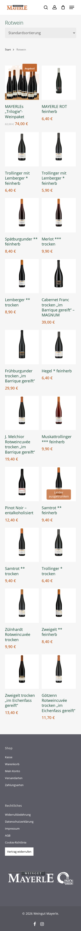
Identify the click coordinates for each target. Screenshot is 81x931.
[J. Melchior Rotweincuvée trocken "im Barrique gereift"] (22, 413)
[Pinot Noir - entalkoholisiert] (22, 484)
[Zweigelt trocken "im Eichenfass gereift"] (22, 671)
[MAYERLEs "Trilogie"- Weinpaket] (22, 83)
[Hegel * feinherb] (59, 347)
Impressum (12, 828)
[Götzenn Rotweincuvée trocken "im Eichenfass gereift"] (59, 671)
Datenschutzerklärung (19, 821)
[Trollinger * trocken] (59, 545)
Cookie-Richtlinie (15, 842)
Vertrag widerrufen (19, 852)
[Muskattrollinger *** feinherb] (59, 413)
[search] (46, 7)
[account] (54, 7)
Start (8, 49)
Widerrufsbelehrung (18, 815)
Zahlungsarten (14, 785)
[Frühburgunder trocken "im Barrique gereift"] (22, 347)
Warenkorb (12, 764)
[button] (71, 7)
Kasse (8, 757)
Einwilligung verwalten (6, 924)
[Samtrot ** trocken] (22, 545)
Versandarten (13, 778)
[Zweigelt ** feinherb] (59, 605)
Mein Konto (12, 771)
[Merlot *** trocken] (59, 215)
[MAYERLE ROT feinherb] (59, 83)
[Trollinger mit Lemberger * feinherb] (22, 149)
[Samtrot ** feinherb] (59, 484)
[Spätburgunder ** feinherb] (22, 215)
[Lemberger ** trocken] (22, 276)
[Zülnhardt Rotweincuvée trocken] (22, 605)
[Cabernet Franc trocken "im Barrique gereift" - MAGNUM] (59, 276)
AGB (7, 835)
